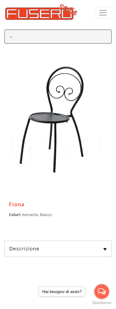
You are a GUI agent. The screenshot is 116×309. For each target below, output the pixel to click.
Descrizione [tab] (24, 248)
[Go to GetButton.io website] (101, 303)
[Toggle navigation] (103, 13)
